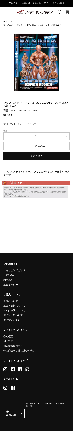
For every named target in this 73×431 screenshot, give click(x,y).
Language (11, 413)
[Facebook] (13, 369)
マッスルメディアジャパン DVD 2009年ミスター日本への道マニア (32, 25)
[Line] (27, 369)
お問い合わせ (10, 275)
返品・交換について (14, 305)
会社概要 (8, 336)
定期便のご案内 (11, 319)
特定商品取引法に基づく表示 (19, 350)
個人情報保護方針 (13, 345)
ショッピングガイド (14, 270)
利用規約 (8, 279)
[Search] (59, 12)
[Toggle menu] (8, 12)
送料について (10, 301)
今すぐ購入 (36, 156)
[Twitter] (20, 369)
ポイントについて (13, 315)
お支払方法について (14, 310)
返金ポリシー (10, 284)
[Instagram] (5, 369)
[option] (36, 62)
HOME (6, 21)
